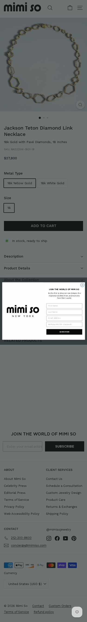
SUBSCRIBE (64, 332)
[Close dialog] (82, 285)
